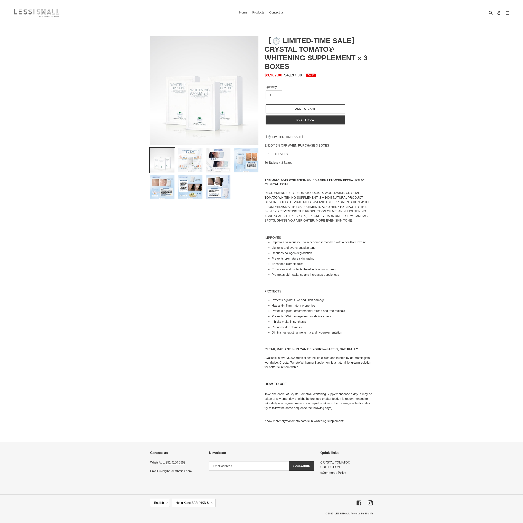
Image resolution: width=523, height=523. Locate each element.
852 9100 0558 (175, 462)
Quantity (271, 86)
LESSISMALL (342, 513)
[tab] (319, 331)
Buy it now (305, 119)
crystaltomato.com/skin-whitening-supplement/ (313, 421)
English (159, 502)
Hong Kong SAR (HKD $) (193, 502)
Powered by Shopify (362, 513)
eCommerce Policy (333, 472)
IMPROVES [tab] (273, 237)
